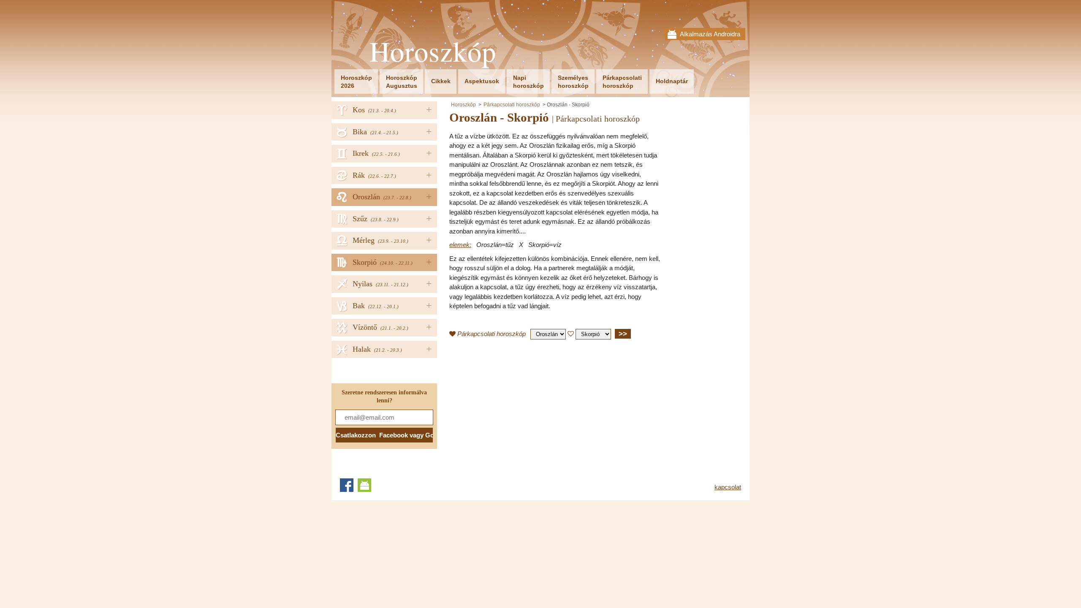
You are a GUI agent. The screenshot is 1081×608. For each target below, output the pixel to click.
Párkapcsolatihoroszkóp (622, 81)
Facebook (346, 485)
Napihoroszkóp (528, 81)
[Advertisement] (520, 407)
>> (623, 333)
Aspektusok (481, 81)
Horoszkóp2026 (356, 81)
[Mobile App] (364, 485)
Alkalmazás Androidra (710, 34)
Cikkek (441, 81)
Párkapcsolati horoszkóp (511, 105)
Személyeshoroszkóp (573, 81)
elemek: (460, 244)
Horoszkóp (432, 51)
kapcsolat (727, 487)
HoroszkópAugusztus (401, 81)
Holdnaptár (672, 81)
